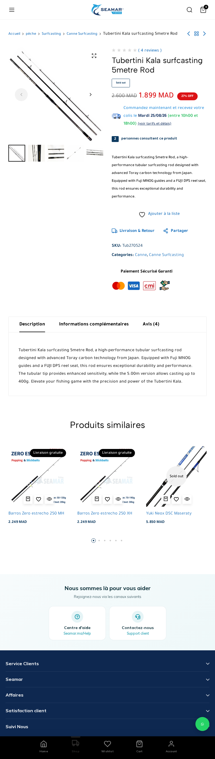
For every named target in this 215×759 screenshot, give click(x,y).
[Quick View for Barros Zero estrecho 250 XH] (118, 499)
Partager (179, 231)
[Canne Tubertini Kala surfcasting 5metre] (204, 34)
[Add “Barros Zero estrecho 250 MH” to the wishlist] (38, 499)
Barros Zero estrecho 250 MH (36, 514)
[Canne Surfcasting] (196, 34)
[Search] (189, 10)
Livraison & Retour (137, 231)
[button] (90, 94)
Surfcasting (51, 34)
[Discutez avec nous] (202, 724)
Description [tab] (32, 324)
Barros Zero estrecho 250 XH (104, 514)
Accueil (14, 34)
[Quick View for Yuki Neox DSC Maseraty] (187, 499)
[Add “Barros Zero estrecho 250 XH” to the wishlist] (107, 499)
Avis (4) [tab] (151, 324)
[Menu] (12, 10)
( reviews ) (150, 51)
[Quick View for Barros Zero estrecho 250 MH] (49, 499)
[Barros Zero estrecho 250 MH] (38, 476)
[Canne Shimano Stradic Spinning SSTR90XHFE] (188, 34)
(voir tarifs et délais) (154, 124)
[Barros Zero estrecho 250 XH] (107, 476)
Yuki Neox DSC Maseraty (168, 514)
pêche (31, 34)
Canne (141, 255)
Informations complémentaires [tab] (94, 324)
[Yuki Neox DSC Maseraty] (176, 476)
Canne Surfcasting (82, 34)
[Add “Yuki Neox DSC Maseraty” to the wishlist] (176, 499)
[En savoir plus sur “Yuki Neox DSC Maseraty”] (165, 499)
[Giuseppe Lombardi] (107, 9)
